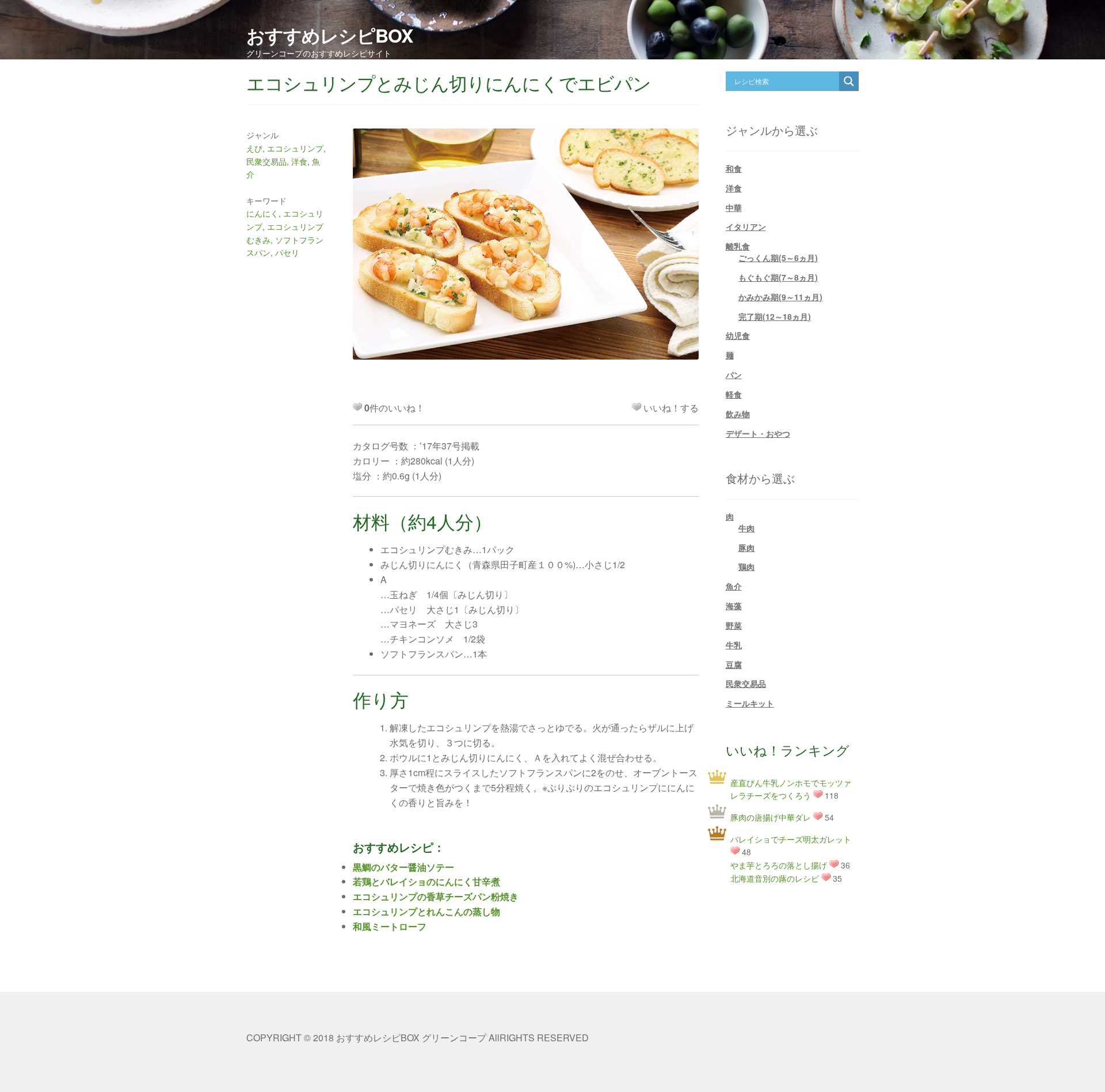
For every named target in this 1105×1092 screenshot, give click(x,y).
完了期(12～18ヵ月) (774, 316)
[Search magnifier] (849, 81)
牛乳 (734, 645)
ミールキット (750, 703)
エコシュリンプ (295, 148)
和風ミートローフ (389, 926)
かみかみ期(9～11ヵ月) (780, 297)
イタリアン (746, 226)
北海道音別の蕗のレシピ (774, 878)
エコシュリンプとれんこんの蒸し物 (426, 911)
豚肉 (746, 547)
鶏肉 (746, 566)
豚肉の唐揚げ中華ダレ (770, 817)
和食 (734, 168)
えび (254, 148)
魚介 (734, 586)
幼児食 (738, 335)
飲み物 (738, 414)
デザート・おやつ (758, 433)
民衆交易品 (266, 161)
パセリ (287, 252)
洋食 (299, 161)
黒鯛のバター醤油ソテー (403, 867)
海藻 (734, 605)
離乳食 (738, 246)
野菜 (734, 625)
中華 (734, 207)
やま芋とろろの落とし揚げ (778, 865)
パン (734, 374)
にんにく (262, 213)
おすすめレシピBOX (329, 35)
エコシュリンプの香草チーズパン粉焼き (436, 896)
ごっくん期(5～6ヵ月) (778, 257)
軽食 (734, 394)
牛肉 (746, 528)
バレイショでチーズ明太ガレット (790, 839)
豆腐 (734, 664)
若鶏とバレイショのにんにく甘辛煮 (426, 881)
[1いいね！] (636, 406)
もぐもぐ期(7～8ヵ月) (778, 277)
